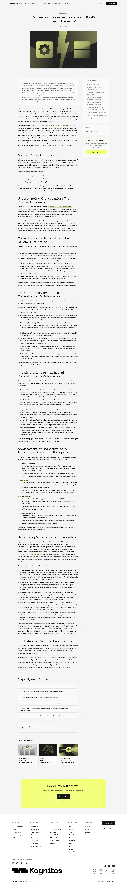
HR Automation (35, 829)
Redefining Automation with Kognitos (96, 112)
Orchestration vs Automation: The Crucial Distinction (95, 93)
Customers (43, 3)
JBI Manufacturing (54, 837)
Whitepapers (72, 840)
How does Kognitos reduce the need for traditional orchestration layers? (40, 716)
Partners (87, 832)
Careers (87, 829)
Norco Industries (54, 840)
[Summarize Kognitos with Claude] (22, 863)
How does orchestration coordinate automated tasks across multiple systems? (41, 691)
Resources (58, 3)
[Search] (100, 3)
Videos (71, 832)
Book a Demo (111, 3)
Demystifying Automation (93, 84)
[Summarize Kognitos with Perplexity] (17, 863)
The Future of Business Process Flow (96, 115)
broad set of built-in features (35, 554)
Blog (70, 826)
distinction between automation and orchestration (53, 125)
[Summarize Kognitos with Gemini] (26, 863)
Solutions (34, 3)
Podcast (71, 835)
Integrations (16, 829)
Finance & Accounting (36, 826)
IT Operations (24, 480)
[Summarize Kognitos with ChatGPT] (13, 863)
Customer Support (35, 832)
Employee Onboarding (28, 499)
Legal (113, 881)
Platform (27, 3)
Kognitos (20, 542)
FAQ (70, 843)
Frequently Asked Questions (94, 119)
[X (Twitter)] (105, 866)
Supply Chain (34, 840)
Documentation (17, 832)
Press (70, 846)
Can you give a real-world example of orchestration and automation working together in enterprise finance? (44, 709)
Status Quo (72, 852)
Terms (108, 881)
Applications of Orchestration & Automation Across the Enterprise (95, 108)
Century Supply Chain (55, 829)
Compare (71, 829)
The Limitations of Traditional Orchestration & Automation (94, 103)
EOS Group (53, 832)
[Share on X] (91, 131)
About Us (87, 826)
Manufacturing (34, 837)
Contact (87, 835)
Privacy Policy (100, 881)
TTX (51, 826)
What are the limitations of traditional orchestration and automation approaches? (42, 703)
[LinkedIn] (109, 866)
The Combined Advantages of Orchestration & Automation (94, 98)
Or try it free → (63, 801)
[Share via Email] (96, 131)
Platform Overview (18, 826)
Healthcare (33, 835)
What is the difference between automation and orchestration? (37, 686)
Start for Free (108, 829)
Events (71, 849)
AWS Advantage (17, 837)
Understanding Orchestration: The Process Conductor (95, 88)
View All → (52, 843)
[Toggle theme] (103, 3)
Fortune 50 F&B (54, 835)
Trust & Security (17, 835)
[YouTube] (113, 866)
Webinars (71, 837)
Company (66, 3)
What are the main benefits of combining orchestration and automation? (40, 697)
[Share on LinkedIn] (87, 131)
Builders (50, 3)
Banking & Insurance (36, 846)
